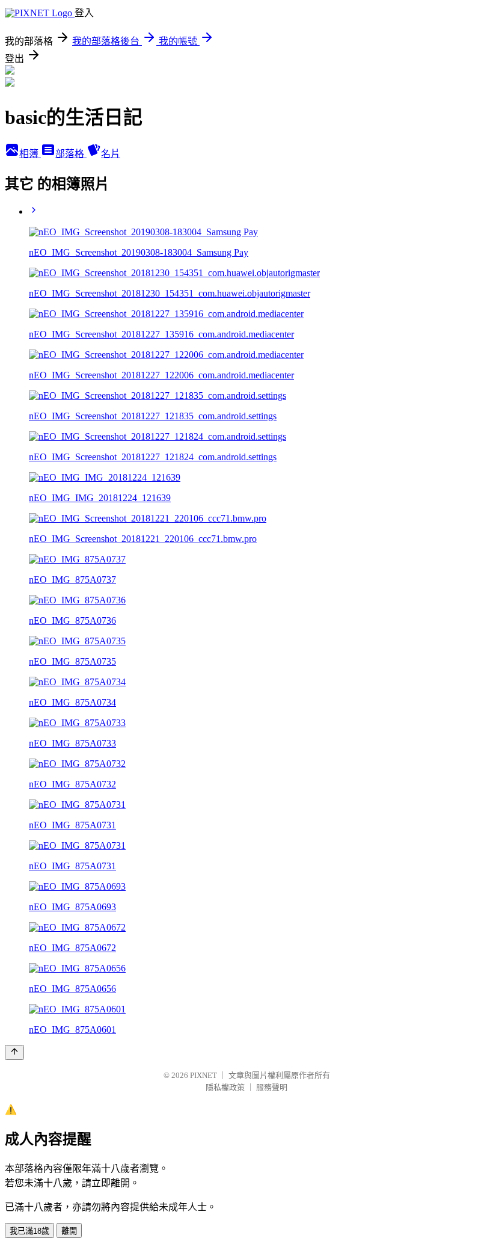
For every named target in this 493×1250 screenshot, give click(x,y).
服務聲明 (271, 1087)
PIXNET (203, 1075)
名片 (110, 154)
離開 (69, 1231)
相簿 (30, 154)
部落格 (71, 154)
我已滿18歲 (29, 1231)
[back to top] (14, 1052)
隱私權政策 (225, 1087)
